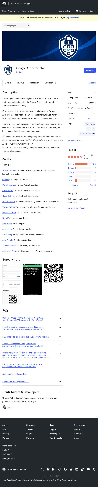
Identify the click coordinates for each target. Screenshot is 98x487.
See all (93, 185)
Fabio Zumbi (7, 190)
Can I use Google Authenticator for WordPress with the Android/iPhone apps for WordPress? (22, 319)
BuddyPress (8, 458)
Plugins (29, 433)
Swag (77, 438)
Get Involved (80, 425)
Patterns (30, 438)
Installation (34, 83)
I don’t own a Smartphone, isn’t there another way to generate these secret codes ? (22, 365)
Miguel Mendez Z (10, 170)
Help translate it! (72, 18)
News (4, 429)
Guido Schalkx (8, 196)
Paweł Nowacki (9, 185)
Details (8, 83)
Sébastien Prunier (10, 251)
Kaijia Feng (7, 234)
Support (92, 83)
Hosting (5, 433)
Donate (78, 433)
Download (90, 70)
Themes (29, 429)
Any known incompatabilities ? (15, 382)
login (88, 129)
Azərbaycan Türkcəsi (17, 469)
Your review (73, 185)
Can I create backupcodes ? (14, 374)
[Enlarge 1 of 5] (18, 267)
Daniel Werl (7, 218)
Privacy (5, 438)
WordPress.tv (57, 438)
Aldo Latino (7, 229)
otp (93, 129)
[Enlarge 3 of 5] (18, 293)
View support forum (76, 208)
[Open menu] (94, 3)
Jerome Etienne (9, 245)
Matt (5, 450)
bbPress (7, 454)
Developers (55, 433)
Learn (52, 425)
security (92, 134)
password (83, 134)
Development (50, 83)
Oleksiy (5, 179)
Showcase (30, 425)
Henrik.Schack (8, 201)
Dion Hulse (7, 223)
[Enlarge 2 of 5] (18, 283)
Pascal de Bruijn (9, 212)
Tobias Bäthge (8, 207)
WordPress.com (10, 446)
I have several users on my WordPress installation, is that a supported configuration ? (22, 345)
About (5, 425)
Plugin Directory (8, 11)
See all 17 (92, 118)
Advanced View (75, 141)
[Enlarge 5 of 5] (60, 267)
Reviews (20, 83)
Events (77, 429)
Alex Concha (8, 240)
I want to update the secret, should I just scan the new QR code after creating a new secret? (23, 328)
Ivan (21, 72)
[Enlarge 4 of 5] (39, 267)
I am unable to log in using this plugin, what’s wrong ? (25, 337)
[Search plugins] (27, 25)
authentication (90, 124)
